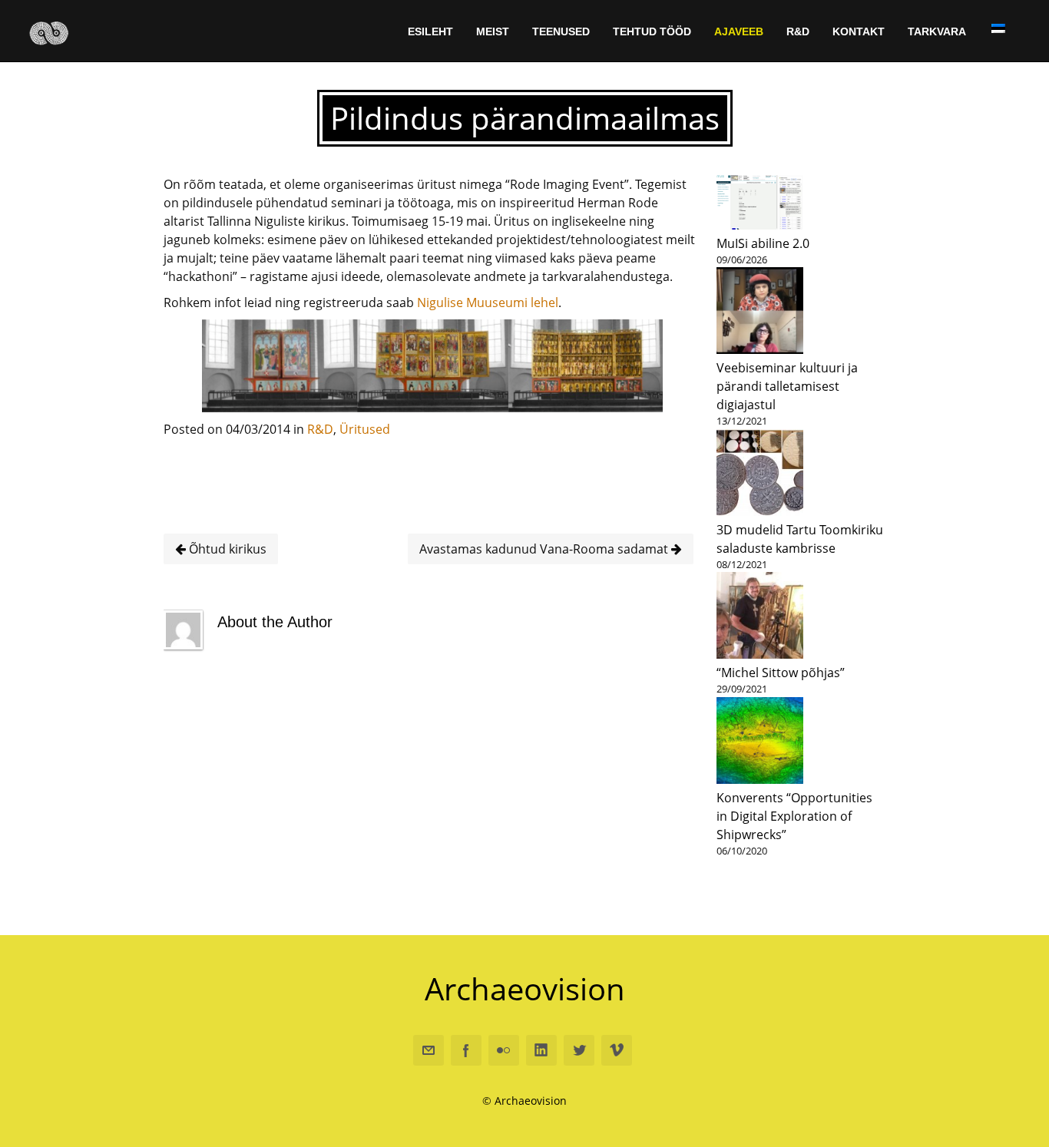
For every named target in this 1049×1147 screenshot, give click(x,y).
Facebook (466, 1050)
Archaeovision (525, 988)
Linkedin (541, 1050)
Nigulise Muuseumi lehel (487, 302)
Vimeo (616, 1050)
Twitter (579, 1050)
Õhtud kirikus (226, 548)
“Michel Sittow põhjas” (780, 672)
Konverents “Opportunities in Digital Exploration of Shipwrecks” (794, 816)
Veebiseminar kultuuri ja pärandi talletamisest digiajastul (787, 386)
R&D (320, 429)
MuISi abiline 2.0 (762, 243)
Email (428, 1050)
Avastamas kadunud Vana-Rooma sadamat (545, 548)
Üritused (364, 429)
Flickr (503, 1050)
